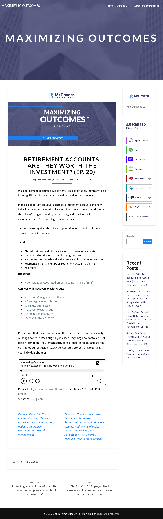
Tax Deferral (87, 434)
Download (61, 389)
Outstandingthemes (108, 513)
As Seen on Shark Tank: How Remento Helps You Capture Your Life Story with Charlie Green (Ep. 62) (138, 298)
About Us (123, 5)
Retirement (36, 426)
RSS (33, 399)
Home (109, 5)
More (40, 399)
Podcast (23, 426)
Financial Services (39, 418)
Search (130, 236)
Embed (22, 394)
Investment (37, 422)
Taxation (70, 439)
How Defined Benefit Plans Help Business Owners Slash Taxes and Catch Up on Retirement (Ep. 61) (139, 319)
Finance (22, 414)
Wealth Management (89, 439)
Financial (34, 414)
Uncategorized (26, 430)
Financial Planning (76, 414)
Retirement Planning (87, 426)
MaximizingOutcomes (52, 179)
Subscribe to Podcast (146, 5)
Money (49, 422)
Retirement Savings (76, 430)
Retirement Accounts (77, 422)
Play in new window (41, 389)
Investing (23, 422)
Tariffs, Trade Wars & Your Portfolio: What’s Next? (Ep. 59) (138, 354)
